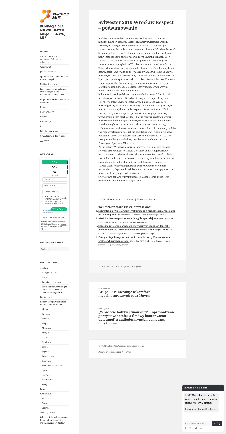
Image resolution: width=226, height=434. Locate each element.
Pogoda (45, 351)
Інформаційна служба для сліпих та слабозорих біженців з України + (54, 289)
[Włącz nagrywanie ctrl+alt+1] (185, 428)
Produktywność (49, 356)
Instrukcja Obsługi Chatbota (200, 409)
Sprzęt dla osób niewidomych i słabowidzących (54, 78)
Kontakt (43, 107)
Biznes (45, 309)
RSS (42, 126)
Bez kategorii (46, 297)
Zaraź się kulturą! (48, 412)
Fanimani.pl (45, 121)
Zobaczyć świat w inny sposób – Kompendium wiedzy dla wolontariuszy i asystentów (54, 420)
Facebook (44, 116)
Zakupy (45, 384)
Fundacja (44, 51)
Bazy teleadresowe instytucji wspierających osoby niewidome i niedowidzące (53, 92)
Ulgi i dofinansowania (50, 84)
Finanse (45, 318)
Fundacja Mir (123, 266)
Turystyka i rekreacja (51, 282)
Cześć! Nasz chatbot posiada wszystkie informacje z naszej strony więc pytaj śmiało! (201, 399)
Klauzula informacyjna (56, 226)
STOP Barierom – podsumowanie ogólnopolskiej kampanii (131, 218)
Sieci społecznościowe (52, 365)
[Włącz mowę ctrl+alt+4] (196, 428)
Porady (43, 389)
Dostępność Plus (49, 272)
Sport (44, 370)
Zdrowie (46, 408)
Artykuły (44, 268)
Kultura (45, 398)
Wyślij (217, 423)
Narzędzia (46, 337)
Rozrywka (46, 361)
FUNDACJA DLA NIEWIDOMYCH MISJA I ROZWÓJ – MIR (54, 32)
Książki (45, 323)
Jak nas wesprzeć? (48, 71)
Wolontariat (45, 67)
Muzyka (45, 332)
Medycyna (46, 328)
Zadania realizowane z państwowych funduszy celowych (50, 59)
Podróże (45, 347)
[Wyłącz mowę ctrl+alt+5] (201, 428)
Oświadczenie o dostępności (52, 136)
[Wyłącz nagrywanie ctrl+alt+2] (191, 428)
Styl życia (46, 277)
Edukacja (46, 314)
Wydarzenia (45, 393)
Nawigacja (46, 342)
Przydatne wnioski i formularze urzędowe (54, 100)
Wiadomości (47, 379)
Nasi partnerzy (47, 112)
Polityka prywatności (49, 131)
